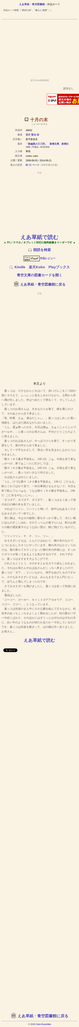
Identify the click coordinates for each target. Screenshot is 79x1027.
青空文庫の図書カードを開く (39, 275)
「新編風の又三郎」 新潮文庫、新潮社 (47, 143)
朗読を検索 (42, 250)
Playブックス (59, 267)
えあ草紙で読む (40, 237)
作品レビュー (47, 258)
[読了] (26, 119)
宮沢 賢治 (31, 134)
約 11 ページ (32, 165)
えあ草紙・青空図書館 (32, 4)
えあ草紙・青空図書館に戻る (43, 284)
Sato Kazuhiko (43, 1024)
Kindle (20, 267)
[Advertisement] (39, 47)
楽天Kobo (37, 267)
